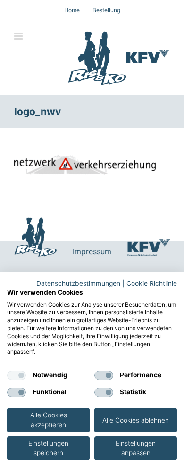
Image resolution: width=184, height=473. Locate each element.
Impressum (92, 251)
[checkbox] (16, 375)
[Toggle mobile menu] (19, 36)
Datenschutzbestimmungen (78, 283)
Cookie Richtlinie (151, 283)
